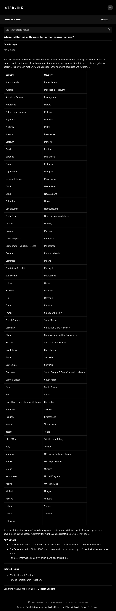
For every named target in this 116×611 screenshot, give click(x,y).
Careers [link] (20, 607)
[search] (109, 30)
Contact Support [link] (46, 589)
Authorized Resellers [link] (54, 607)
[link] (14, 7)
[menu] (110, 7)
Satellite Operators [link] (34, 607)
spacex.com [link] (83, 602)
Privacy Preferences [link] (90, 607)
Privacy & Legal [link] (72, 607)
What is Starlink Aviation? (22, 575)
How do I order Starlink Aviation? (26, 580)
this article (62, 558)
